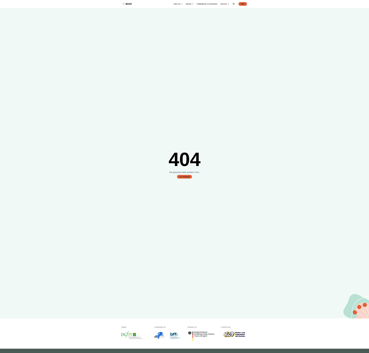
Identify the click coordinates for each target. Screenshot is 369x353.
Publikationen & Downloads (207, 4)
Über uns (177, 4)
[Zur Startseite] (127, 4)
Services (223, 4)
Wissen (188, 4)
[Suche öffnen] (233, 4)
